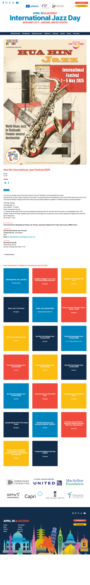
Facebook (3, 2)
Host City (76, 33)
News (69, 33)
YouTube (17, 3)
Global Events (15, 33)
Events (5, 525)
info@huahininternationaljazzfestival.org (21, 237)
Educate (55, 33)
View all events (9, 254)
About (62, 33)
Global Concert (37, 33)
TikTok (13, 3)
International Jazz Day (45, 17)
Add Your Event (82, 6)
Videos (20, 527)
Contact (20, 531)
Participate (26, 33)
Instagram (6, 3)
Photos (6, 529)
